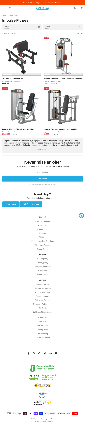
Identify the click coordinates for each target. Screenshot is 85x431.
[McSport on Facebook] (28, 353)
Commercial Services (42, 288)
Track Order (42, 225)
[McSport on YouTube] (50, 353)
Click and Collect (42, 229)
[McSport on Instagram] (39, 353)
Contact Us (11, 204)
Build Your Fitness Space (42, 312)
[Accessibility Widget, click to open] (81, 215)
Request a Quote (42, 296)
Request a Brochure (42, 292)
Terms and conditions (42, 267)
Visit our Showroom (42, 338)
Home (4, 15)
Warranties (42, 271)
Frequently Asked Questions (42, 241)
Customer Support (42, 221)
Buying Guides (42, 249)
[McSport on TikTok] (45, 353)
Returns (42, 233)
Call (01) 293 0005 (31, 204)
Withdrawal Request (42, 245)
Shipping (42, 237)
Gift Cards (42, 308)
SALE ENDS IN (28, 3)
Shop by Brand (42, 330)
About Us (42, 322)
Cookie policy (42, 259)
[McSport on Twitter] (34, 353)
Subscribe (42, 179)
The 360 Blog (42, 334)
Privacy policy (42, 263)
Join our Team (42, 326)
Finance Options (42, 284)
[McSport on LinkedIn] (56, 353)
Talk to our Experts (42, 300)
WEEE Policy (42, 275)
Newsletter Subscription (42, 304)
